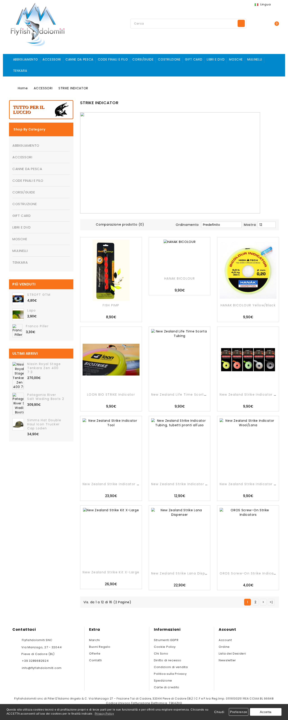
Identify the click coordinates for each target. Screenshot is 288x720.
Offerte (95, 653)
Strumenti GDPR (166, 640)
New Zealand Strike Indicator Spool (252, 394)
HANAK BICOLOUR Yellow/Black (248, 305)
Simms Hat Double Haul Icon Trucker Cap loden (44, 424)
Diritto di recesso (167, 660)
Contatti (95, 660)
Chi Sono (161, 653)
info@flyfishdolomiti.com (42, 668)
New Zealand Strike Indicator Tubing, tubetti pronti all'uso (205, 484)
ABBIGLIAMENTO (25, 59)
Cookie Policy (165, 647)
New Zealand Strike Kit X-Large (111, 572)
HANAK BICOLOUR (179, 278)
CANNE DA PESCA (79, 59)
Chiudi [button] (219, 712)
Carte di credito (166, 687)
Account (225, 640)
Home (23, 88)
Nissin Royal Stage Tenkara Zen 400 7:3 (44, 368)
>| (271, 602)
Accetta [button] (266, 712)
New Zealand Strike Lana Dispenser (183, 573)
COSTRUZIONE (169, 59)
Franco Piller (37, 326)
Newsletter (227, 660)
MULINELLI (254, 59)
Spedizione (163, 680)
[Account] (257, 23)
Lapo (31, 310)
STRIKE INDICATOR (73, 88)
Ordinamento (187, 224)
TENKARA (20, 71)
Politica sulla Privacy (170, 674)
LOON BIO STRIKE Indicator (111, 394)
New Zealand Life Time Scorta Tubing (185, 394)
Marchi (94, 640)
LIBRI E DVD (216, 59)
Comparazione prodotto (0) (120, 224)
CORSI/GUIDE (142, 59)
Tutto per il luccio (28, 109)
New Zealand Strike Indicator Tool (114, 484)
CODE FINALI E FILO (113, 59)
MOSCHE (236, 59)
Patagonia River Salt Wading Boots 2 (45, 397)
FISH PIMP (111, 305)
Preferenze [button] (238, 712)
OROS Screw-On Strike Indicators (250, 573)
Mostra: (250, 224)
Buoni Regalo (99, 647)
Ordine (224, 647)
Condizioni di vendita (171, 667)
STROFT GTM (38, 294)
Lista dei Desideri (232, 653)
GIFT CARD (193, 59)
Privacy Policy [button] (104, 713)
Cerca (241, 23)
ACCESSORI (52, 59)
